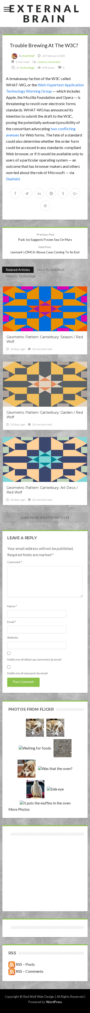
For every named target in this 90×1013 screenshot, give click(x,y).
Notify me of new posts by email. (27, 673)
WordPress (54, 1002)
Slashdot (13, 178)
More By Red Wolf (50, 270)
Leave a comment (48, 62)
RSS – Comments (29, 971)
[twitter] (27, 193)
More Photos (19, 809)
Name (12, 606)
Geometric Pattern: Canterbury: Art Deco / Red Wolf (42, 490)
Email (11, 622)
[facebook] (15, 193)
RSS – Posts (25, 964)
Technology (26, 67)
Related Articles (18, 270)
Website (12, 637)
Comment (14, 562)
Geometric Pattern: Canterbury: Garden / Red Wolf (44, 414)
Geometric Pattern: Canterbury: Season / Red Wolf (44, 339)
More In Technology (21, 276)
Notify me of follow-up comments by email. (34, 659)
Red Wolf (29, 56)
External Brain (45, 13)
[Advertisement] (27, 854)
